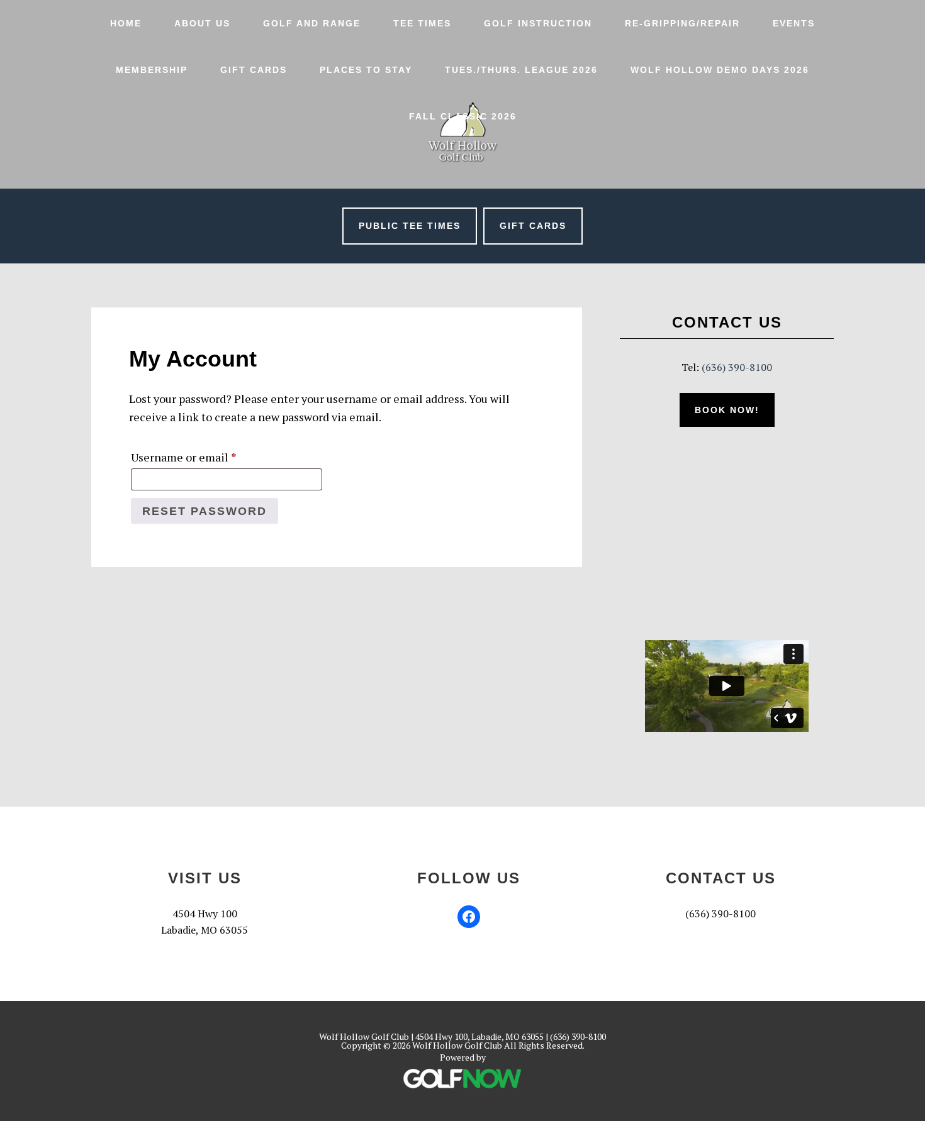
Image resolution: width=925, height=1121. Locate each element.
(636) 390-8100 (737, 367)
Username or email (207, 457)
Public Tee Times (410, 226)
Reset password (204, 511)
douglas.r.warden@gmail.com (720, 930)
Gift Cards (533, 226)
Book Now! (727, 410)
